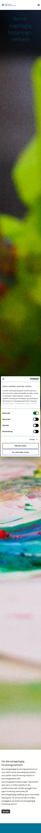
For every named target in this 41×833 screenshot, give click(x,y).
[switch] (36, 419)
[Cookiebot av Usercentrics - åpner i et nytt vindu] (30, 379)
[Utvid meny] (38, 4)
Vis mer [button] (6, 811)
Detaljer (32, 439)
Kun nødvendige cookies (20, 452)
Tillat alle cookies (20, 446)
